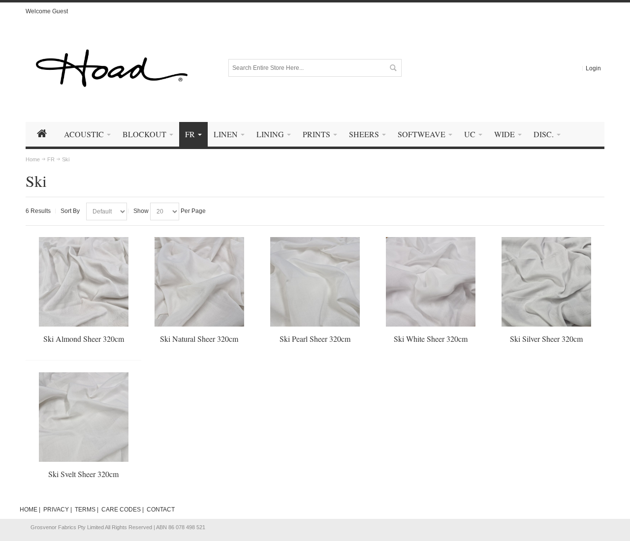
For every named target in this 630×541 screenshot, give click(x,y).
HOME (28, 509)
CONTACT (161, 509)
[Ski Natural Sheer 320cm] (199, 282)
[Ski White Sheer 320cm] (430, 282)
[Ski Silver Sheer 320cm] (546, 282)
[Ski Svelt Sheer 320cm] (84, 417)
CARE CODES (121, 509)
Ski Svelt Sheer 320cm (83, 474)
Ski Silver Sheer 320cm (546, 338)
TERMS (85, 509)
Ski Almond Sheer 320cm (83, 338)
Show (141, 211)
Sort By (70, 211)
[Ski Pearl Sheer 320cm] (315, 282)
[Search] (393, 68)
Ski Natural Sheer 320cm (199, 338)
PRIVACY (56, 509)
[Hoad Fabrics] (112, 68)
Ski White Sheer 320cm (431, 338)
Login (593, 68)
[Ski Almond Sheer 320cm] (84, 282)
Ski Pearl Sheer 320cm (315, 338)
